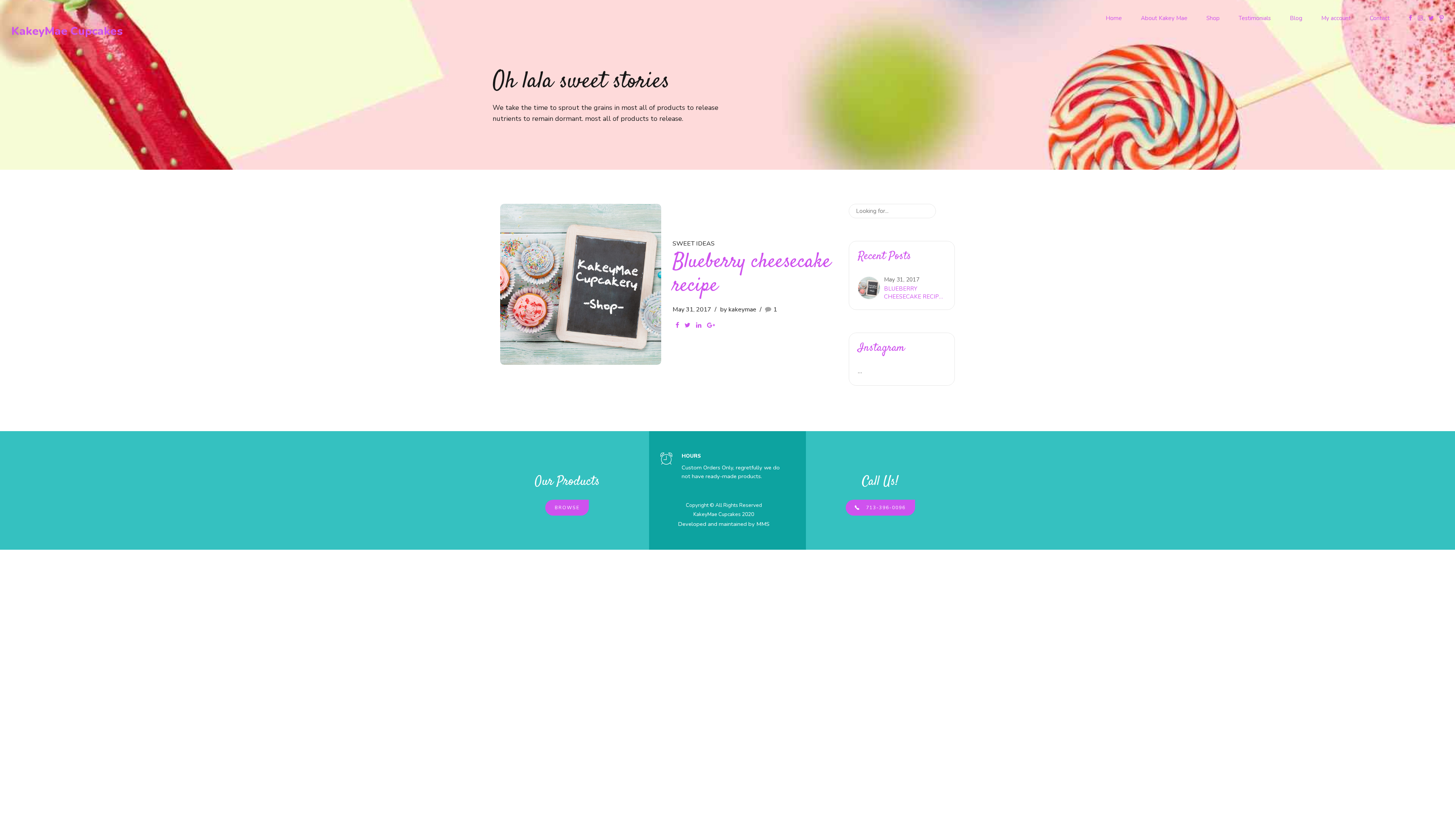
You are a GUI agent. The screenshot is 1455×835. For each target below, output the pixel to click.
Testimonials (1255, 18)
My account (1336, 18)
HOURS (691, 456)
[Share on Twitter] (687, 325)
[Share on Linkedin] (698, 325)
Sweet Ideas (694, 243)
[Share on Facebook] (677, 325)
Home (1114, 18)
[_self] (666, 460)
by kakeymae (738, 309)
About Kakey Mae (1164, 18)
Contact (1380, 18)
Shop (1213, 18)
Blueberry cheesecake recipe (752, 274)
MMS (763, 524)
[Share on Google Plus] (711, 325)
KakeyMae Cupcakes (67, 31)
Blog (1296, 18)
